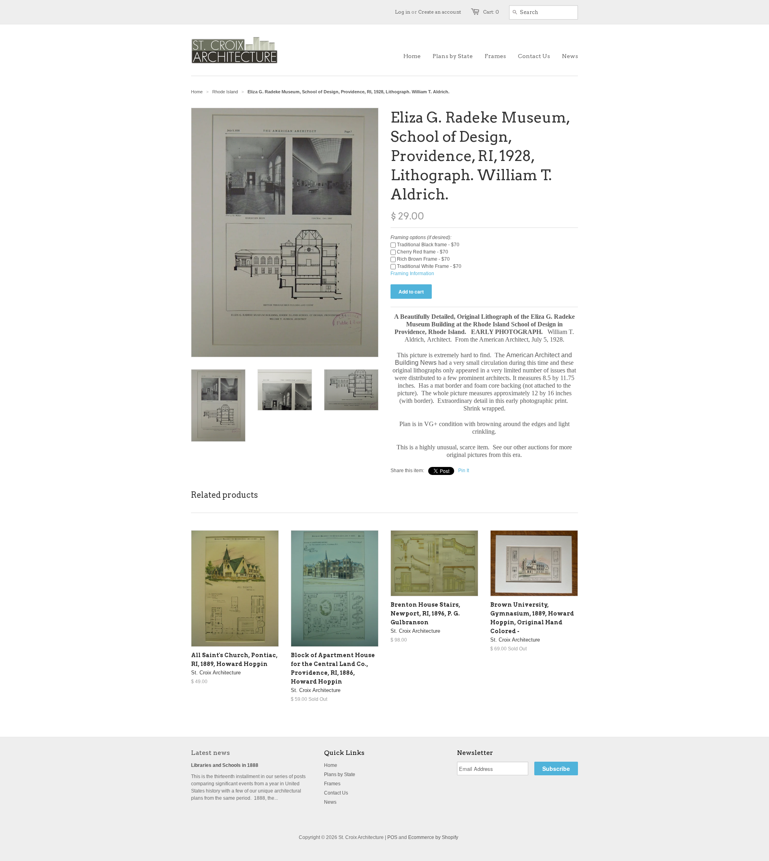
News (330, 802)
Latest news (210, 752)
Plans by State (339, 774)
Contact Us (336, 793)
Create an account (439, 12)
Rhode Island (225, 91)
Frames (332, 784)
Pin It (463, 470)
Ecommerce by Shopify (433, 837)
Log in (402, 12)
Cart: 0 (491, 12)
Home (330, 765)
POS (392, 837)
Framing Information (412, 273)
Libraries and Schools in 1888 (224, 765)
